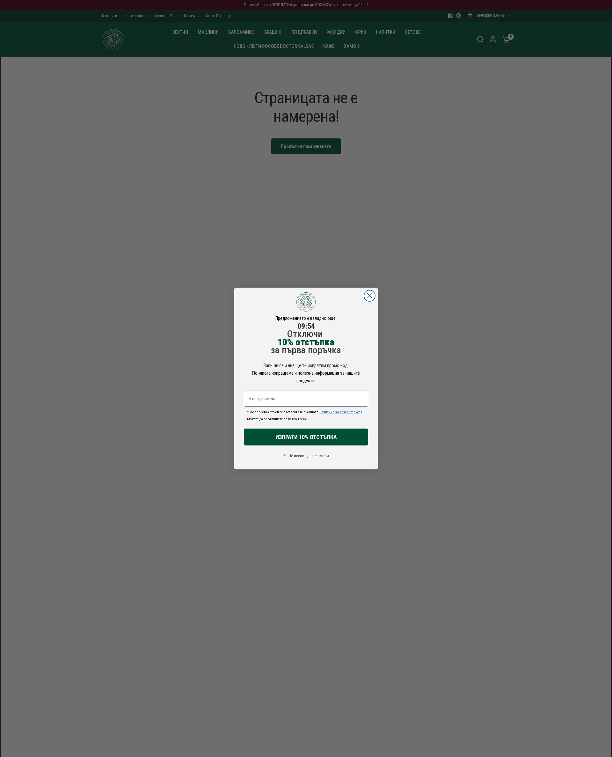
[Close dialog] (369, 295)
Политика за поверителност (340, 412)
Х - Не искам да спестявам (306, 455)
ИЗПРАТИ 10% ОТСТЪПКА (306, 437)
